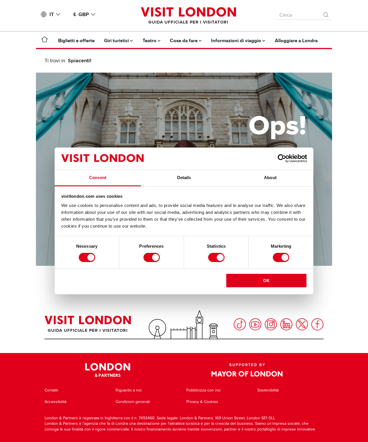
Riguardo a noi (128, 390)
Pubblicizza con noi (203, 390)
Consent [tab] (97, 177)
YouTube (255, 324)
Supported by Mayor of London (247, 370)
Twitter (302, 324)
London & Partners (107, 370)
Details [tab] (184, 177)
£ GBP (81, 14)
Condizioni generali (133, 402)
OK (266, 280)
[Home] (44, 40)
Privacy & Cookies (202, 402)
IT (51, 14)
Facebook (317, 324)
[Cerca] (326, 13)
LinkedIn (286, 324)
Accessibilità (55, 402)
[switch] (151, 257)
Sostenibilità (268, 390)
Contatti (51, 390)
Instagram (271, 324)
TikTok (240, 324)
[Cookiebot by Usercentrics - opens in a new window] (282, 158)
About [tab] (270, 177)
